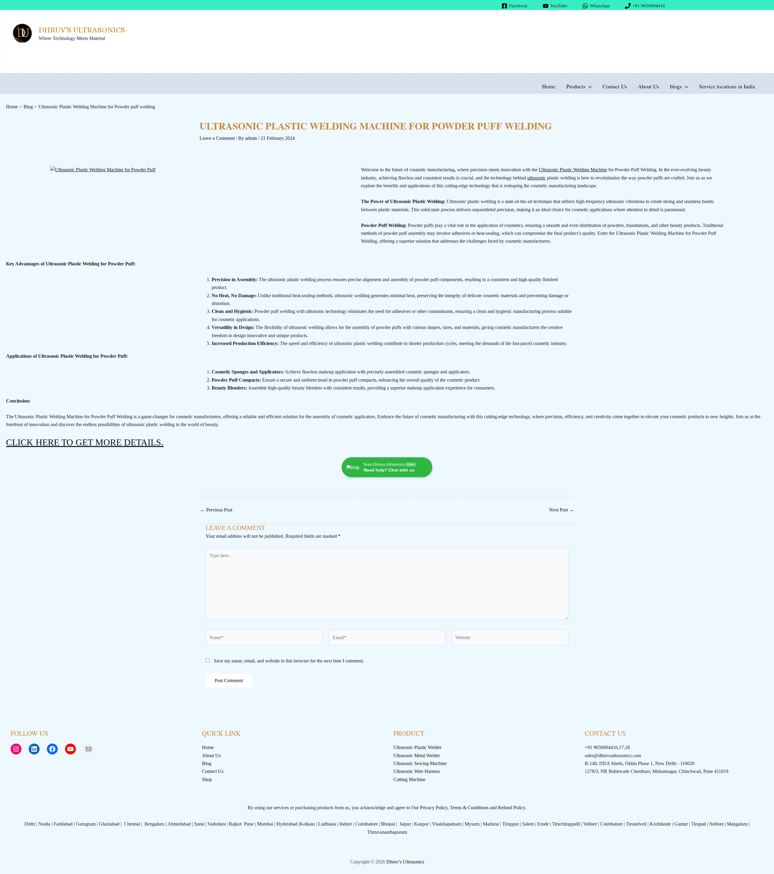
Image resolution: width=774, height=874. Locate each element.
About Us (648, 86)
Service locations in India (727, 86)
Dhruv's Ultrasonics (82, 29)
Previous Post (216, 510)
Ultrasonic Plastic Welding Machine (573, 169)
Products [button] (575, 86)
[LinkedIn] (34, 749)
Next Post (561, 510)
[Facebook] (52, 749)
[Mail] (88, 749)
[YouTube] (70, 749)
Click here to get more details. (85, 442)
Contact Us (615, 86)
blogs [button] (676, 86)
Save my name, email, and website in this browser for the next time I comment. (289, 660)
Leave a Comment (217, 138)
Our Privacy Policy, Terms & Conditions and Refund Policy (468, 807)
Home (548, 86)
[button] (588, 86)
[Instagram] (16, 749)
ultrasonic (536, 177)
